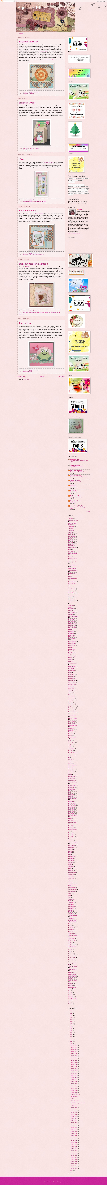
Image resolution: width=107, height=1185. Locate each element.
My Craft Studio (72, 805)
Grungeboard (71, 704)
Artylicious (70, 532)
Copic (69, 576)
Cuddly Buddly (71, 612)
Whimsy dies (71, 972)
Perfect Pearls (71, 836)
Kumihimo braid (71, 765)
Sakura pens (71, 874)
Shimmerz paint (72, 891)
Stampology (71, 918)
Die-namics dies (72, 627)
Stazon (70, 923)
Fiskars (70, 672)
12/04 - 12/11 (74, 1051)
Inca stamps (71, 733)
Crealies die (71, 605)
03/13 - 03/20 (74, 1146)
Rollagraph (70, 870)
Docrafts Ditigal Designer (71, 656)
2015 (71, 1034)
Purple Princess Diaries (75, 495)
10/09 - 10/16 (74, 1068)
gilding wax (70, 694)
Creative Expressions (71, 608)
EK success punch (27, 254)
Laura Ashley (71, 771)
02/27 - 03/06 (74, 1151)
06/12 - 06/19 (74, 1118)
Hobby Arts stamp (72, 718)
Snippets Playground (75, 480)
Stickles (70, 925)
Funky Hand (25, 93)
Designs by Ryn (72, 625)
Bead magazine (71, 536)
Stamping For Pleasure (75, 475)
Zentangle (70, 1003)
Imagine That (71, 728)
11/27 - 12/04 (74, 1053)
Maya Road (71, 794)
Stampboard (71, 904)
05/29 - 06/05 (74, 1122)
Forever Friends (72, 682)
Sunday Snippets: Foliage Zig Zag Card (78, 476)
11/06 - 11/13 (74, 1060)
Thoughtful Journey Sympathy (76, 466)
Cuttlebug (33, 312)
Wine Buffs (70, 978)
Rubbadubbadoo (72, 872)
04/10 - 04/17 (74, 1138)
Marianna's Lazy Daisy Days (77, 505)
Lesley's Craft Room (75, 465)
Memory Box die (72, 798)
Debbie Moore (71, 621)
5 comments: (36, 370)
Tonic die (70, 951)
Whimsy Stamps (72, 974)
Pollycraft (70, 849)
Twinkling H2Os (71, 957)
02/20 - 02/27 (74, 1153)
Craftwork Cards (72, 600)
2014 (71, 1036)
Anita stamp (71, 530)
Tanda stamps (71, 933)
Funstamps (70, 690)
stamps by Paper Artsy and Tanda (72, 921)
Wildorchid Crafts (72, 976)
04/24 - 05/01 (74, 1133)
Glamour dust (71, 696)
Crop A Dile (70, 610)
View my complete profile (74, 233)
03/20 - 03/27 (74, 1144)
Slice (69, 895)
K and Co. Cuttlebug (73, 752)
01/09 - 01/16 (74, 1166)
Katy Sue (70, 763)
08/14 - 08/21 (74, 1086)
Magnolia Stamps (72, 785)
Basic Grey (70, 534)
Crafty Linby (73, 485)
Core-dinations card (72, 578)
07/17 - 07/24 (74, 1107)
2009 (71, 1173)
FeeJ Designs (71, 670)
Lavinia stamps (71, 776)
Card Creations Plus (72, 553)
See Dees (70, 882)
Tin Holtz (70, 950)
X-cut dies (70, 992)
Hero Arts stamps (72, 715)
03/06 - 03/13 (74, 1148)
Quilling (70, 864)
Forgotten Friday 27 (28, 41)
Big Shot (70, 538)
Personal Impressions (71, 839)
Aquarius (80, 209)
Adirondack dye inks (27, 201)
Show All (88, 511)
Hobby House (71, 721)
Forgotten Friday (43, 51)
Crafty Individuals (27, 312)
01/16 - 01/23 (74, 1163)
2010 (71, 1170)
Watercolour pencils (72, 969)
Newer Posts (21, 376)
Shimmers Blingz (72, 889)
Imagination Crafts (72, 725)
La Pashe (70, 767)
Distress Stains (71, 645)
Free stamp (71, 686)
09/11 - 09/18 (74, 1077)
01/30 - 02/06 (74, 1159)
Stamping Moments (72, 915)
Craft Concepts (71, 589)
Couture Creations (72, 583)
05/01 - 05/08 (74, 1131)
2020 (71, 1024)
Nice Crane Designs (72, 815)
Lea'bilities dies (71, 778)
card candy (70, 551)
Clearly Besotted (72, 568)
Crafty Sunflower (74, 490)
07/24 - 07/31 (74, 1092)
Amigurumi (70, 528)
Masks (69, 792)
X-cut (69, 990)
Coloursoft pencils (72, 573)
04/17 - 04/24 (74, 1135)
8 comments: (36, 92)
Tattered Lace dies (72, 935)
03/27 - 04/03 (74, 1142)
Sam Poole (70, 876)
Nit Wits (70, 818)
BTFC (69, 549)
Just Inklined (71, 748)
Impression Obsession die (71, 731)
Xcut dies (70, 994)
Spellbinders (71, 902)
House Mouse (71, 723)
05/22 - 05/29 (74, 1125)
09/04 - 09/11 (74, 1079)
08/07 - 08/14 (74, 1088)
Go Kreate (70, 702)
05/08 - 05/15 (74, 1129)
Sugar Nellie (71, 929)
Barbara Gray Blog (74, 459)
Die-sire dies (71, 631)
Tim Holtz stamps (72, 946)
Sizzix (24, 150)
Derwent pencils (72, 623)
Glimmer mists (71, 698)
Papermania (71, 827)
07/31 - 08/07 (74, 1090)
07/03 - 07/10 (74, 1112)
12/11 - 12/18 (74, 1049)
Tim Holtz (44, 201)
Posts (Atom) (27, 379)
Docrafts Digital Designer (71, 653)
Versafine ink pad (72, 959)
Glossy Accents (72, 700)
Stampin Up (31, 93)
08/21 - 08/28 (74, 1083)
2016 (71, 1032)
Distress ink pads (40, 312)
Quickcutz (70, 862)
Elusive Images (71, 666)
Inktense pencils (72, 737)
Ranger (70, 868)
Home (21, 33)
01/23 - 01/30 (74, 1161)
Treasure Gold (71, 955)
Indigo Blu (70, 735)
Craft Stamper (71, 591)
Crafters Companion (72, 592)
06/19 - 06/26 (74, 1116)
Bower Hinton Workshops (71, 545)
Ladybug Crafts (71, 769)
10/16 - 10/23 (74, 1066)
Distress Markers (72, 641)
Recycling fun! (73, 502)
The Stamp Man (72, 940)
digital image (71, 633)
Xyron (69, 1002)
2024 (71, 1015)
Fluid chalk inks (72, 680)
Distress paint (71, 643)
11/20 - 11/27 (74, 1056)
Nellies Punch (71, 811)
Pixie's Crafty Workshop (76, 470)
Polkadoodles (71, 847)
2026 (71, 1011)
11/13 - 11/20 (74, 1058)
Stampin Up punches (27, 371)
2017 (71, 1030)
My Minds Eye (71, 807)
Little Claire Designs (72, 782)
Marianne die (71, 787)
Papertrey (70, 832)
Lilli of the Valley (72, 780)
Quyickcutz (71, 866)
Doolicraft (70, 659)
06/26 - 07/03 (74, 1114)
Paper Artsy (71, 825)
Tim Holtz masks (72, 944)
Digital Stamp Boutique (71, 636)
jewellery (70, 740)
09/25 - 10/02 (74, 1073)
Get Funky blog (39, 213)
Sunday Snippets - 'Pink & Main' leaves (78, 471)
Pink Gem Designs (72, 842)
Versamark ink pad (72, 966)
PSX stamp (71, 860)
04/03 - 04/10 (74, 1140)
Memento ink (71, 796)
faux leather (71, 668)
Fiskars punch (71, 674)
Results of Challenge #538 (75, 481)
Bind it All (70, 540)
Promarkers (71, 858)
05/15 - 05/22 (74, 1127)
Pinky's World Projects (75, 501)
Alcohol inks (71, 526)
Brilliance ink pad (72, 547)
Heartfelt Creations (72, 711)
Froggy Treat (25, 322)
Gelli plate (70, 692)
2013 (71, 1039)
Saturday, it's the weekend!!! (76, 497)
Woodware (70, 985)
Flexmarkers (71, 676)
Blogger (60, 1182)
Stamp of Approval (74, 486)
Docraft (70, 647)
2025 (71, 1013)
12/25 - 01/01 (74, 1045)
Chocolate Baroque (49, 59)
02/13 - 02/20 (74, 1155)
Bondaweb (70, 542)
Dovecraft (70, 661)
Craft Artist (70, 587)
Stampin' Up (71, 913)
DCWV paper (71, 619)
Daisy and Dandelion (73, 616)
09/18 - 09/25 (74, 1075)
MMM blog (28, 266)
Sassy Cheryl (71, 878)
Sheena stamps (72, 887)
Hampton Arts (71, 710)
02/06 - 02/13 (74, 1157)
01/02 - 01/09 (74, 1168)
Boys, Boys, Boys (27, 210)
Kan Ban (70, 759)
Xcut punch (71, 996)
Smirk (69, 897)
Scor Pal (70, 880)
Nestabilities (41, 254)
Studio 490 (70, 927)
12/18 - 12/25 (74, 1047)
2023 (71, 1017)
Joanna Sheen (71, 742)
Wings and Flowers (72, 980)
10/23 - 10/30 (74, 1064)
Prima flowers (71, 856)
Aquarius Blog (31, 7)
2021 (71, 1021)
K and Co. (70, 750)
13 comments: (36, 253)
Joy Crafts (70, 744)
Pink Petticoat (71, 845)
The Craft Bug (71, 938)
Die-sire (70, 629)
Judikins (70, 746)
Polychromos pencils (71, 852)
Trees (21, 158)
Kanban (70, 761)
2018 (71, 1028)
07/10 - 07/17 (74, 1110)
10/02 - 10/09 (74, 1071)
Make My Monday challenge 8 (33, 263)
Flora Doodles (71, 678)
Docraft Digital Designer (71, 650)
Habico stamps (71, 707)
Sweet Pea (70, 931)
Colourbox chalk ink (72, 570)
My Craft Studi (71, 803)
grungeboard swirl (72, 706)
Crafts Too (70, 596)
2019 (71, 1026)
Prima (69, 854)
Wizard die (70, 983)
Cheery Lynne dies (72, 561)
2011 (71, 1043)
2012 (71, 1041)
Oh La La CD (71, 820)
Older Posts (61, 376)
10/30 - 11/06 (74, 1062)
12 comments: (36, 310)
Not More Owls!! (27, 102)
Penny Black (71, 835)
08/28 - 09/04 (74, 1081)
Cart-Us (70, 556)
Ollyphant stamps (72, 822)
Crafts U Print (71, 598)
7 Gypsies (70, 518)
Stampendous (71, 906)
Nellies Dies (47, 312)
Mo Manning (71, 801)
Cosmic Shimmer (72, 581)
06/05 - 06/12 (74, 1120)
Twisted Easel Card (74, 492)
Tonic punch (71, 953)
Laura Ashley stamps (71, 773)
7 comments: (36, 148)
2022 (71, 1019)
